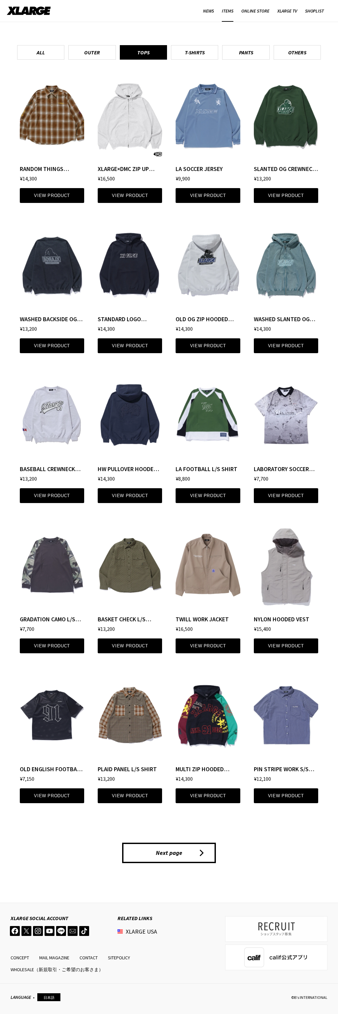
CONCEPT (20, 958)
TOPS (143, 52)
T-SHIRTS (195, 52)
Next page (169, 853)
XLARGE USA (141, 931)
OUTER (92, 52)
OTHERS (297, 52)
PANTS (246, 52)
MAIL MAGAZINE (54, 958)
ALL (41, 52)
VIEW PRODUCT (52, 195)
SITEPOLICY (119, 958)
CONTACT (89, 958)
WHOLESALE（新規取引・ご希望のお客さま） (57, 969)
